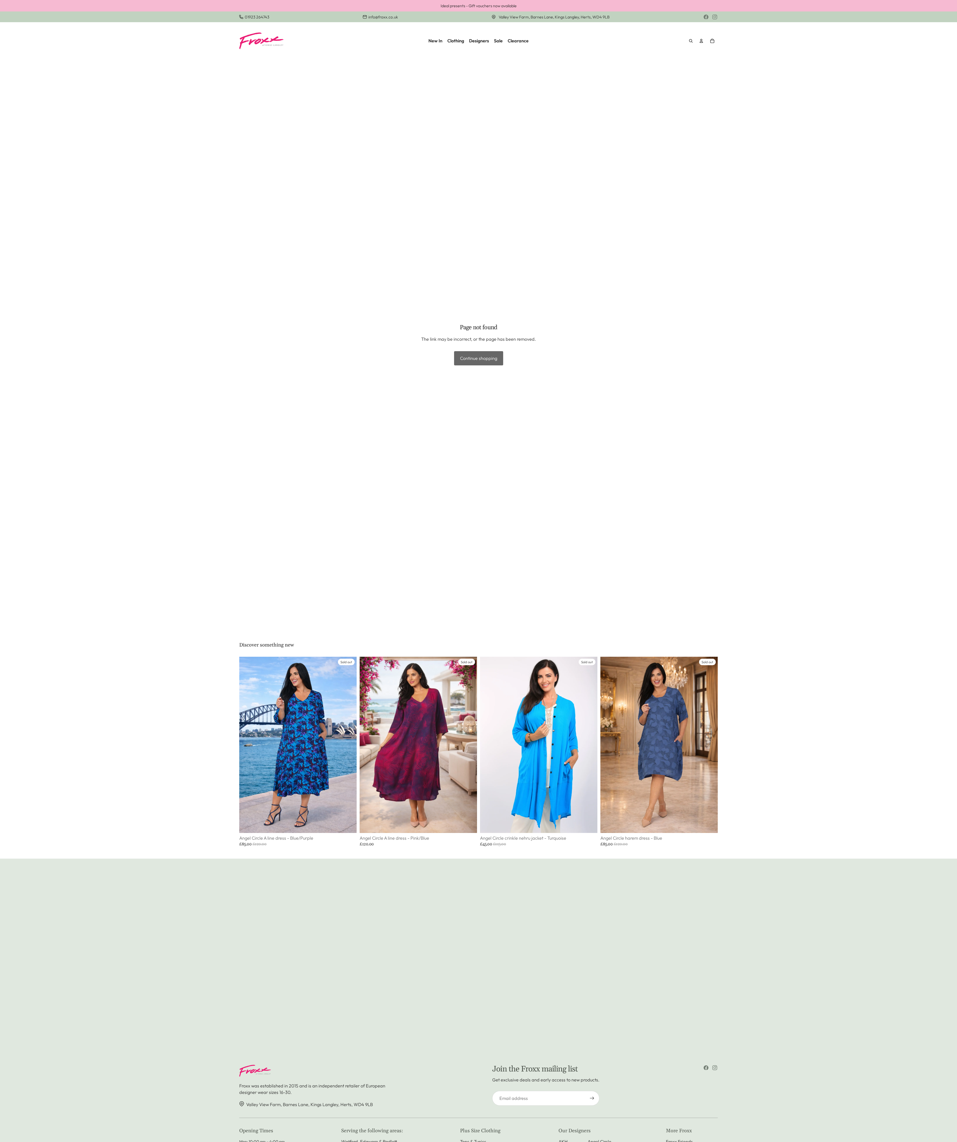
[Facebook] (706, 17)
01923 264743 (257, 16)
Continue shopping (478, 358)
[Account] (701, 40)
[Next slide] (349, 744)
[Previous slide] (246, 744)
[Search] (690, 40)
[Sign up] (592, 1098)
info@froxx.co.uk (383, 16)
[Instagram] (715, 17)
